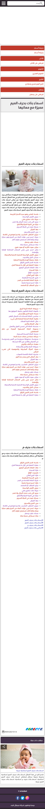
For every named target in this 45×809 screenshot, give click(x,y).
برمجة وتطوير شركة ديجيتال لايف (23, 805)
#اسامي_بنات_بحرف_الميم (33, 528)
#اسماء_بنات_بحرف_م (35, 525)
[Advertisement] (22, 25)
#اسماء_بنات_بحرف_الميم (34, 520)
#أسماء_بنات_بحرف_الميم (34, 523)
